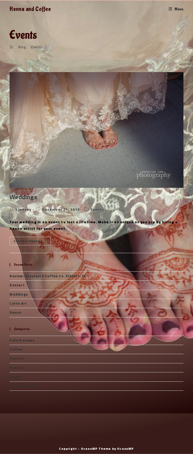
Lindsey (23, 209)
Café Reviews (22, 340)
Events (36, 47)
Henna (15, 312)
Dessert (17, 285)
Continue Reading (32, 241)
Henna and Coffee (30, 9)
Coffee (16, 349)
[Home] (11, 47)
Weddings (23, 197)
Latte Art (18, 303)
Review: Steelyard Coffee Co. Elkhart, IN (48, 276)
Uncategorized (24, 386)
